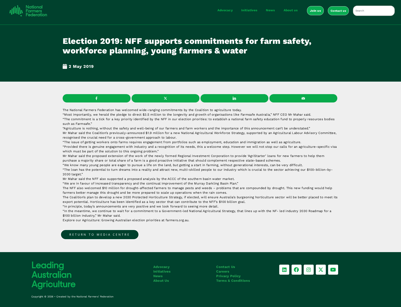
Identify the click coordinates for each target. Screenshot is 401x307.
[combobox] (374, 11)
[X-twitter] (321, 270)
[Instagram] (309, 270)
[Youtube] (333, 270)
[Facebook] (297, 270)
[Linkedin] (284, 270)
